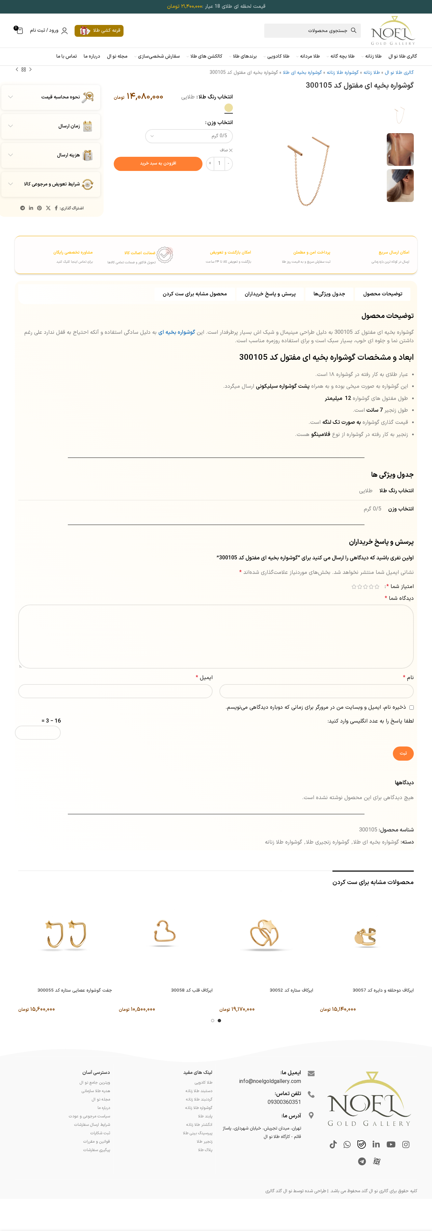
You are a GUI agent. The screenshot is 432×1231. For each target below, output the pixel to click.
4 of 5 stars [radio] (359, 586)
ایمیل (204, 678)
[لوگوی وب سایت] (392, 30)
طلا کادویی (203, 1083)
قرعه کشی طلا (106, 30)
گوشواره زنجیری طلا (327, 842)
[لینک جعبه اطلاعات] (370, 254)
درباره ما (104, 1108)
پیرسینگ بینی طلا (197, 1133)
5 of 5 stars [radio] (354, 586)
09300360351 (284, 1102)
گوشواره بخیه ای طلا (302, 72)
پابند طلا (205, 1116)
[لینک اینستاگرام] (406, 1145)
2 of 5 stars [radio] (371, 586)
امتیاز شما (400, 586)
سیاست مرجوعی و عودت (89, 1116)
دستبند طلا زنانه (199, 1091)
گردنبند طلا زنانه (199, 1099)
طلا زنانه (371, 72)
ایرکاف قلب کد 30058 (192, 990)
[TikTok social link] (333, 1145)
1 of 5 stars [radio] (377, 586)
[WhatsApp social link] (347, 1145)
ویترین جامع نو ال (95, 1083)
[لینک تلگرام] (22, 208)
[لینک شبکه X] (48, 208)
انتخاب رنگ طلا (215, 97)
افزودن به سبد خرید (158, 163)
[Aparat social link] (376, 1162)
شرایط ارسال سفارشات (92, 1125)
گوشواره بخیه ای (176, 332)
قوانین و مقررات (96, 1142)
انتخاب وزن (220, 123)
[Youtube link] (391, 1145)
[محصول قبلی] (30, 69)
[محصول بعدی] (17, 69)
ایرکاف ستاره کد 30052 (291, 990)
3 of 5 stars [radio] (365, 586)
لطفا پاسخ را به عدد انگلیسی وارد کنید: (371, 721)
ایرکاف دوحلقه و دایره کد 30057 (383, 990)
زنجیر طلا (204, 1142)
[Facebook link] (56, 208)
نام (408, 678)
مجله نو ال (101, 1099)
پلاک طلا (205, 1150)
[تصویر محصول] (367, 937)
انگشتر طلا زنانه (199, 1125)
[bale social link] (361, 1145)
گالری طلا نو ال (399, 72)
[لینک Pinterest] (39, 208)
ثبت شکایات (100, 1133)
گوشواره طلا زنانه (343, 72)
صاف (224, 150)
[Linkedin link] (31, 208)
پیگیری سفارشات (96, 1150)
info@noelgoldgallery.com (270, 1082)
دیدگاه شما (399, 598)
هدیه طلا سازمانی (96, 1091)
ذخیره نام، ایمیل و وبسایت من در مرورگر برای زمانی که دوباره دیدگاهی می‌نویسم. (315, 707)
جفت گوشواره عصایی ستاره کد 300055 (74, 990)
